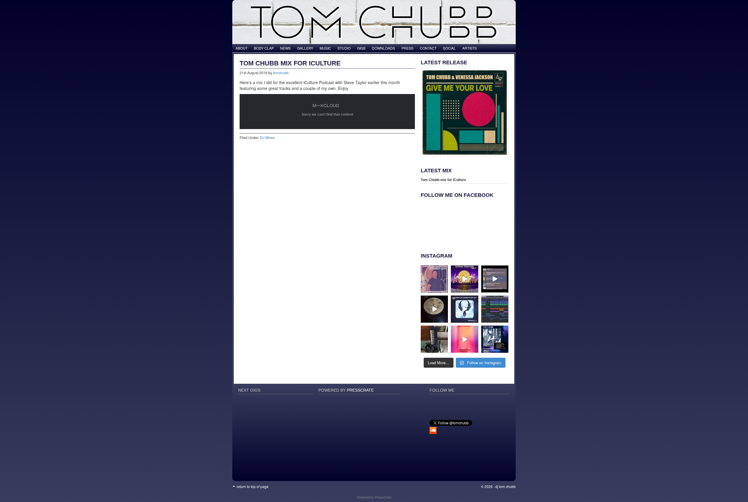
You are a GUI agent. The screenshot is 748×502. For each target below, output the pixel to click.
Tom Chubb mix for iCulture (443, 180)
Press (407, 48)
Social (449, 48)
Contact (428, 48)
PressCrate (360, 390)
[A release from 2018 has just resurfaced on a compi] (464, 279)
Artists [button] (469, 48)
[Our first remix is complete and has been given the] (494, 309)
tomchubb (281, 72)
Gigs (361, 48)
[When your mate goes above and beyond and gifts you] (434, 339)
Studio (344, 48)
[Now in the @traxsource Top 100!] (494, 279)
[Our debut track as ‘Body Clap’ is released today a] (464, 309)
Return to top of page (253, 486)
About (241, 48)
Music (325, 48)
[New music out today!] (464, 339)
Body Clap (264, 48)
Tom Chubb (374, 11)
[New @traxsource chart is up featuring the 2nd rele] (434, 279)
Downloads (383, 48)
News (285, 48)
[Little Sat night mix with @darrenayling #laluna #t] (434, 309)
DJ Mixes (267, 137)
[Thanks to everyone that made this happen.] (494, 339)
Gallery (305, 48)
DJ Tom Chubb (505, 486)
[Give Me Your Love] (464, 112)
